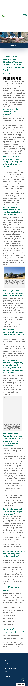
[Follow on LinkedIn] (23, 680)
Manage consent (20, 684)
